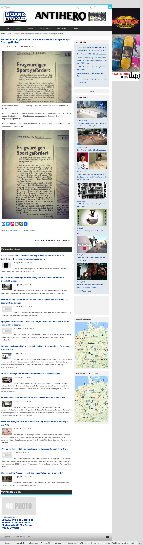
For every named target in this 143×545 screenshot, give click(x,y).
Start (7, 28)
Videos (30, 28)
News (18, 28)
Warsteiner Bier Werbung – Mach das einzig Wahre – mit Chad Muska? (32, 473)
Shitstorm (32, 230)
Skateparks (61, 28)
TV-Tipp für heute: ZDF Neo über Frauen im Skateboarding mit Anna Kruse (34, 449)
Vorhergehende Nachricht (45, 240)
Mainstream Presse (20, 230)
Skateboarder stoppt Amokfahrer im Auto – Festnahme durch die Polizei (33, 397)
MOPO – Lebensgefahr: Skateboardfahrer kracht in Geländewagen (30, 373)
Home (3, 33)
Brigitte (9, 230)
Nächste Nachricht (64, 240)
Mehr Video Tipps (84, 291)
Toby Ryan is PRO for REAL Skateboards (91, 54)
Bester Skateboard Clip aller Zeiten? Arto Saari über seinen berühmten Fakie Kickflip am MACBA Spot (92, 60)
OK (132, 543)
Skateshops (45, 28)
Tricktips (76, 28)
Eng (88, 28)
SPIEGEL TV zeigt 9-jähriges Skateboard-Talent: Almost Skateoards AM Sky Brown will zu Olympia (17, 523)
